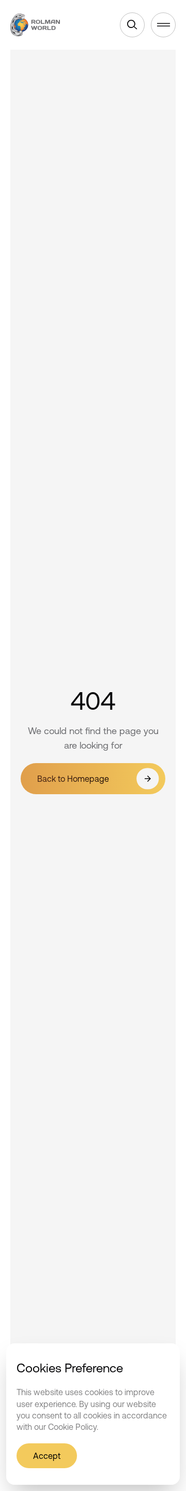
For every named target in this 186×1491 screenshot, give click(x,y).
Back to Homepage (73, 778)
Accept (46, 1455)
